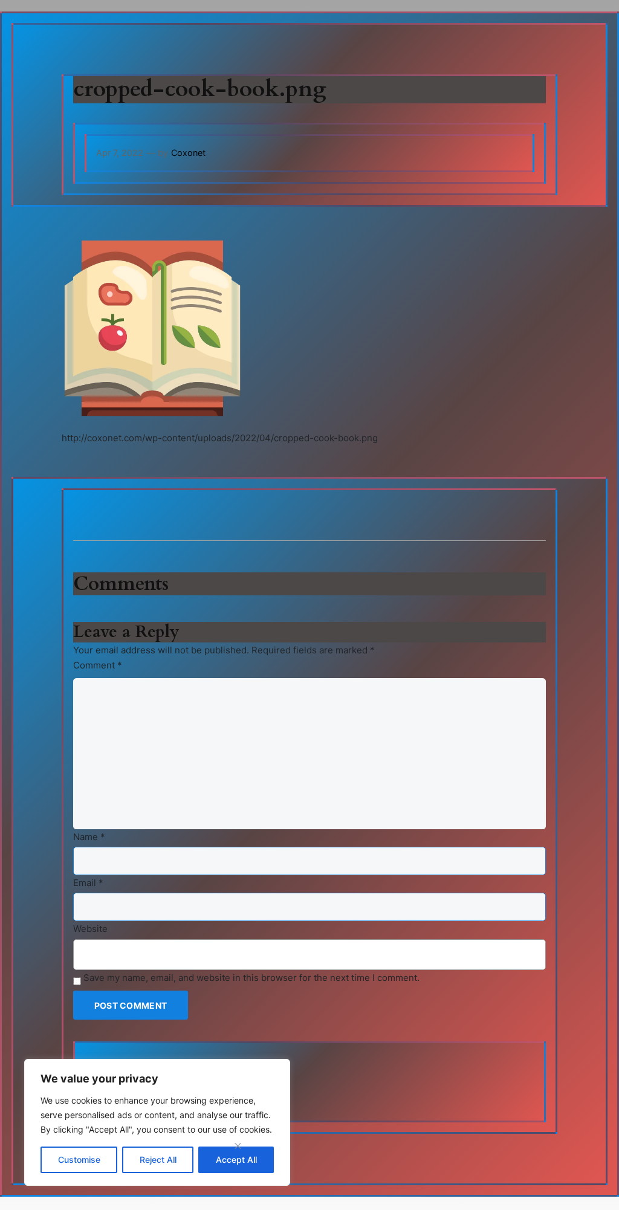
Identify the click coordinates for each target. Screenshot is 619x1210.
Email (88, 882)
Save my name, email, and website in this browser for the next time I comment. (251, 977)
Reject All (158, 1159)
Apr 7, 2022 (119, 152)
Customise (79, 1159)
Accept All (236, 1159)
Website (90, 928)
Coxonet (188, 152)
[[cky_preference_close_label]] (238, 1146)
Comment (97, 665)
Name (89, 837)
